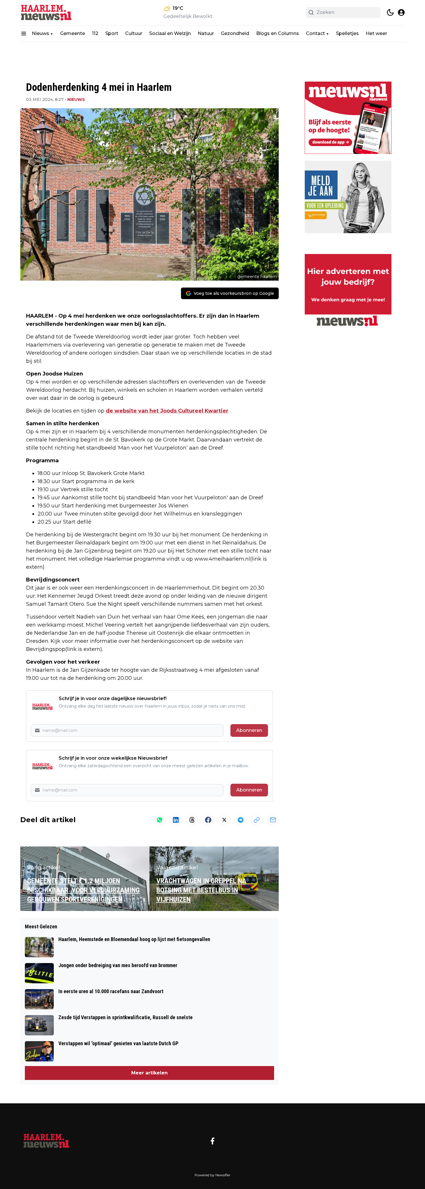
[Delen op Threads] (192, 820)
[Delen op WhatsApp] (159, 820)
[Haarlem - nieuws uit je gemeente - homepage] (46, 12)
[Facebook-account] (212, 1141)
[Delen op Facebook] (208, 820)
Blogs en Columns (277, 33)
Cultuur (133, 33)
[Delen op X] (224, 820)
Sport (111, 33)
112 (95, 33)
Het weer (376, 33)
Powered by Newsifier (212, 1175)
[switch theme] (390, 12)
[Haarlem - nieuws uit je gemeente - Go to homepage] (46, 1141)
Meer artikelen (149, 1073)
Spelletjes (347, 33)
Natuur (206, 33)
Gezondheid (235, 33)
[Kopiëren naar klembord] (257, 820)
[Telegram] (240, 820)
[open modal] (401, 12)
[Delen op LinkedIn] (176, 820)
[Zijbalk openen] (23, 33)
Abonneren (249, 730)
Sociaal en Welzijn (170, 33)
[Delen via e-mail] (273, 820)
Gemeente (72, 33)
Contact (315, 33)
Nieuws (40, 33)
